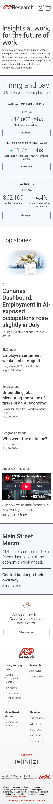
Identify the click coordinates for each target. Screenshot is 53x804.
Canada (12, 693)
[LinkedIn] (18, 762)
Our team (34, 723)
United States (14, 697)
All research (35, 670)
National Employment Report (11, 678)
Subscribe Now (26, 632)
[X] (26, 762)
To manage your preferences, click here (26, 800)
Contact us (35, 741)
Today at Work (37, 676)
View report (27, 132)
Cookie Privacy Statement (15, 796)
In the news (35, 729)
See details (26, 166)
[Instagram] (34, 762)
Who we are (35, 717)
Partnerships (35, 735)
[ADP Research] (17, 7)
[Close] (49, 783)
